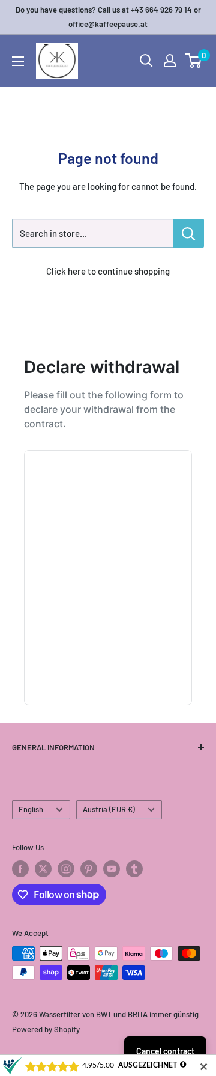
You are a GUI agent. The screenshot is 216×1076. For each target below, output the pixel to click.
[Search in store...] (188, 233)
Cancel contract (165, 1051)
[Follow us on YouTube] (111, 868)
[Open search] (146, 60)
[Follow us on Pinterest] (88, 868)
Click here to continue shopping (108, 271)
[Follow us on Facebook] (20, 868)
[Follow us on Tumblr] (134, 868)
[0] (194, 60)
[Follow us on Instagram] (66, 868)
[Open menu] (18, 61)
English (31, 809)
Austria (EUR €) (109, 809)
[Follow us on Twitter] (43, 868)
